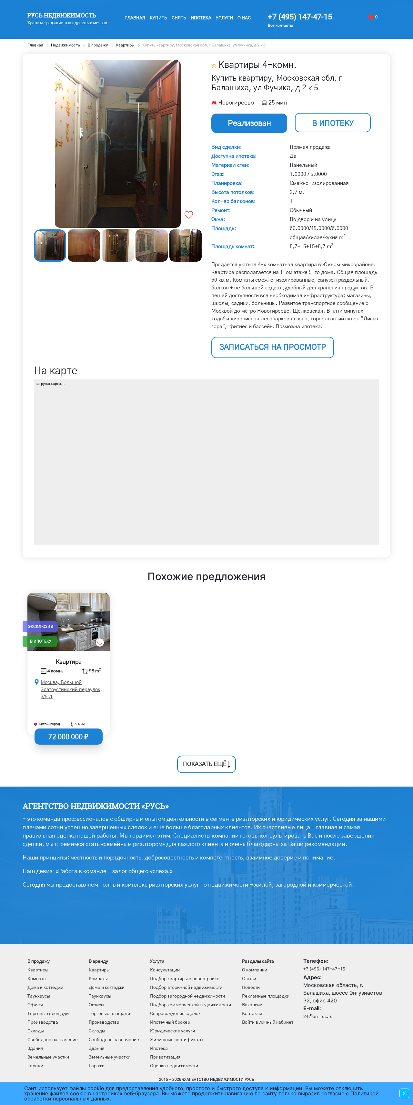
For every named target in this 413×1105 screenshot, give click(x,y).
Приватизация (165, 1057)
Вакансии (252, 1005)
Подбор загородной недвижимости (187, 996)
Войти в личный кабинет (267, 1022)
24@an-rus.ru (318, 1016)
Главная (135, 18)
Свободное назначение (52, 1040)
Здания (35, 1048)
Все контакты (280, 25)
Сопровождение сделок (175, 1013)
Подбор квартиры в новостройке (184, 979)
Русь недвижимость (61, 15)
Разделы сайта (258, 961)
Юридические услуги (172, 1031)
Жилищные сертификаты (176, 1040)
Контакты (252, 1013)
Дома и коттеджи (45, 987)
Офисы (35, 1005)
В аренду (98, 961)
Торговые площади (48, 1013)
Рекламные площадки (265, 996)
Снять (179, 18)
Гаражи (35, 1066)
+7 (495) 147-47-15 (300, 16)
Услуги (224, 18)
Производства (42, 1022)
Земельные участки (48, 1057)
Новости (251, 987)
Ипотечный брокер (170, 1022)
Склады (35, 1031)
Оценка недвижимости (174, 1066)
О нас (244, 18)
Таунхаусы (38, 996)
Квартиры (37, 970)
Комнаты (36, 979)
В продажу (38, 961)
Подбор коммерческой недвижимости (190, 1005)
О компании (254, 970)
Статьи (249, 979)
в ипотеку (333, 123)
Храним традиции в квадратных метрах (67, 22)
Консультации (165, 970)
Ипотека (201, 18)
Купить (158, 18)
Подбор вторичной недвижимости (186, 987)
